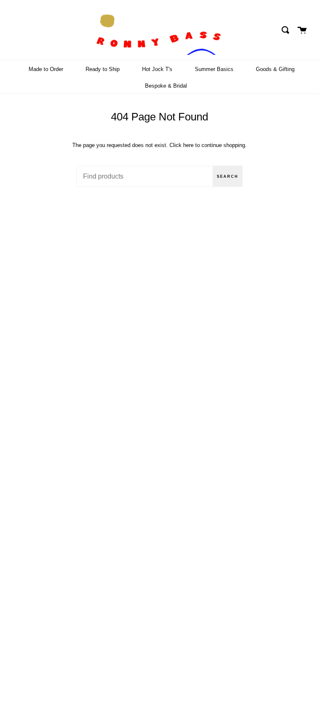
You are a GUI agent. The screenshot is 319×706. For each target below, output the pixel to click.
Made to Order (46, 69)
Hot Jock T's (157, 69)
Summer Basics (214, 69)
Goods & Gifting (275, 69)
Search (227, 176)
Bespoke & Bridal (166, 86)
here (188, 145)
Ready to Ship (103, 69)
